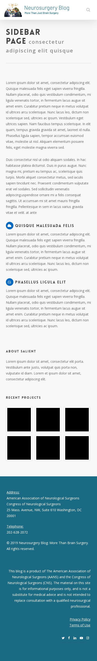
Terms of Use (79, 625)
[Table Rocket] (19, 448)
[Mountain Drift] (48, 448)
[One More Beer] (77, 448)
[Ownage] (77, 419)
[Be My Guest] (48, 419)
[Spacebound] (19, 419)
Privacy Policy (80, 619)
